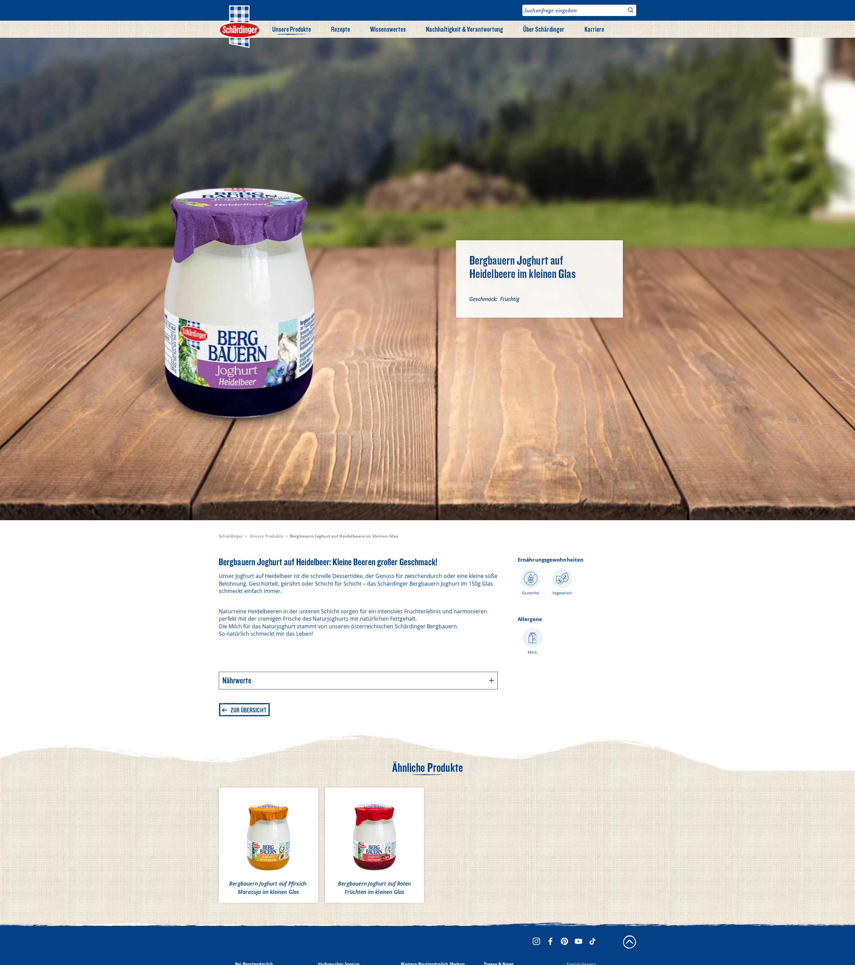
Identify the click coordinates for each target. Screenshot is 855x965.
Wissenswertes (388, 29)
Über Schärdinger (543, 29)
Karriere (594, 29)
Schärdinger (231, 536)
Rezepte (340, 29)
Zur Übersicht (248, 710)
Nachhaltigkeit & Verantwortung (464, 29)
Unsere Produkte (291, 29)
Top (629, 942)
